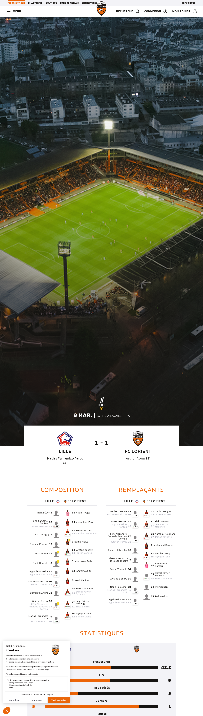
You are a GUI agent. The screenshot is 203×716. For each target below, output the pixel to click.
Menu (17, 11)
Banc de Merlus (69, 3)
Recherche (124, 11)
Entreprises (89, 3)
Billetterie (35, 3)
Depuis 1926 (188, 3)
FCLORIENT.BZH (16, 3)
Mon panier (181, 11)
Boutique (51, 3)
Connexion (152, 11)
